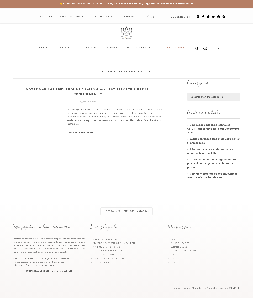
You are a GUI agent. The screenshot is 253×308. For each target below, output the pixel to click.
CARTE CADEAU (176, 47)
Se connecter (180, 17)
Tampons (112, 47)
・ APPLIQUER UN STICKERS (105, 247)
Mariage (45, 47)
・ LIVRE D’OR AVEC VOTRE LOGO (107, 258)
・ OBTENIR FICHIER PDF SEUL (106, 251)
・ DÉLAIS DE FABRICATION (182, 251)
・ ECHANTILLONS (177, 247)
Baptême (90, 47)
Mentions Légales (181, 288)
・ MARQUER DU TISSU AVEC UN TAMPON (112, 243)
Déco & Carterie (140, 47)
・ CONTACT (174, 262)
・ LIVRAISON (175, 255)
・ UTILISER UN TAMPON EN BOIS (108, 239)
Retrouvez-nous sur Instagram (127, 211)
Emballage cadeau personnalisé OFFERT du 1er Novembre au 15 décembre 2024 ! (213, 128)
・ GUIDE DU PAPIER (178, 243)
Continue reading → (80, 132)
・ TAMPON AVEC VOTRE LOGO (106, 255)
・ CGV (171, 258)
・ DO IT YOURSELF (100, 262)
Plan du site (199, 288)
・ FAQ (171, 239)
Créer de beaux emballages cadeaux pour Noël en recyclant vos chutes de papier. (211, 163)
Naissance (68, 47)
